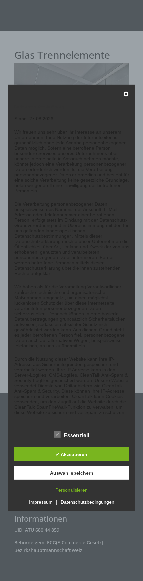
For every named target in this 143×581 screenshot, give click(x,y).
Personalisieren (71, 490)
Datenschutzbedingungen (87, 502)
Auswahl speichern (71, 473)
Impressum (41, 502)
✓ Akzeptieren (71, 454)
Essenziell (76, 435)
